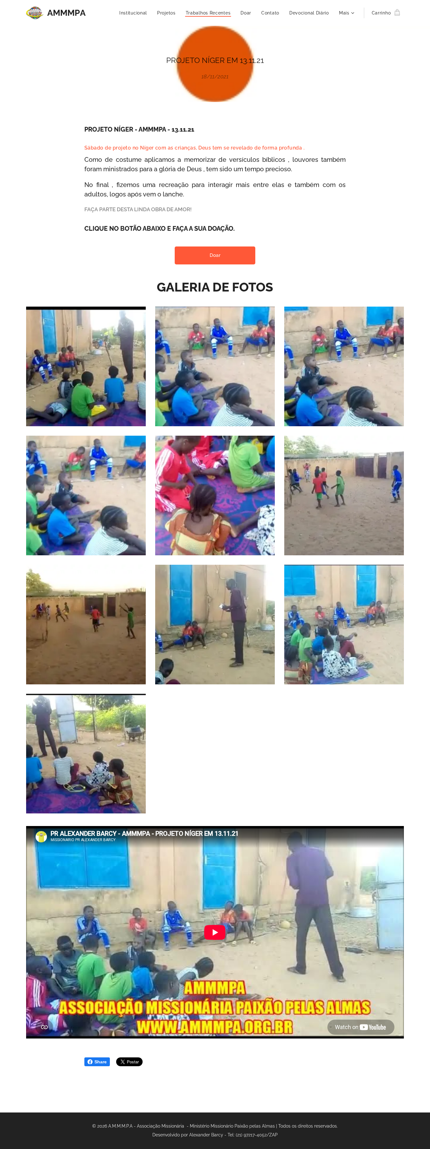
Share (100, 1061)
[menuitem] (135, 13)
